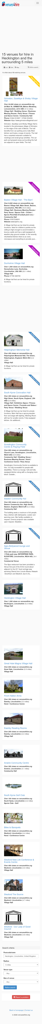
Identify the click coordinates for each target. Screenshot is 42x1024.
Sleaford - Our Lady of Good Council (17, 927)
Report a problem (22, 997)
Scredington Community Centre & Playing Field (15, 445)
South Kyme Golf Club (14, 795)
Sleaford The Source (13, 894)
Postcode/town (10, 952)
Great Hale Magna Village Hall (18, 663)
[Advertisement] (21, 29)
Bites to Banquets (12, 827)
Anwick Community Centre (16, 762)
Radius (6, 961)
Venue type (8, 969)
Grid (11, 67)
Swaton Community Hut (15, 498)
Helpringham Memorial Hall (16, 349)
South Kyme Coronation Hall (17, 392)
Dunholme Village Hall (14, 263)
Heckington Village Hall (15, 597)
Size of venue (9, 978)
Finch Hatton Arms (12, 695)
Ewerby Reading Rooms (15, 727)
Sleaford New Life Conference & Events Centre (19, 860)
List (6, 67)
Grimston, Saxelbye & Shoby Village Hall (21, 99)
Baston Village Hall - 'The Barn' (18, 199)
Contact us (29, 1010)
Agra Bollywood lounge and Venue (17, 547)
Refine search (33, 67)
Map (17, 67)
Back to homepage (16, 1010)
